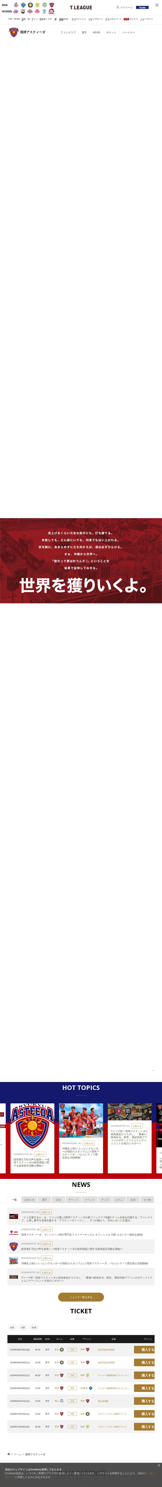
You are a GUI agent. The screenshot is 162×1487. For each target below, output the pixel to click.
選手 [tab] (44, 1199)
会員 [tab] (133, 1199)
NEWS (17, 19)
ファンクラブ (68, 32)
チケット (34, 19)
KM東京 (84, 1388)
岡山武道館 (103, 1401)
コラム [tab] (119, 1199)
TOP (10, 19)
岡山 (57, 1401)
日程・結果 (26, 19)
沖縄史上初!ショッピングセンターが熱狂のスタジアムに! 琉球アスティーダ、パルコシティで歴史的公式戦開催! (32, 1153)
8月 (12, 1327)
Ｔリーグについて (146, 19)
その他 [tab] (147, 1199)
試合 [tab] (58, 1199)
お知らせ (40, 1143)
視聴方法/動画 (63, 19)
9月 (23, 1327)
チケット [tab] (74, 1199)
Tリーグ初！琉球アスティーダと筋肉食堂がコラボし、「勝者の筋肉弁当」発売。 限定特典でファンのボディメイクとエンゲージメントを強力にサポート (80, 1137)
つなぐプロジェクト (95, 19)
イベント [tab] (90, 1199)
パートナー (128, 32)
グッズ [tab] (105, 1199)
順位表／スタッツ (46, 19)
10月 (34, 1327)
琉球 (83, 1349)
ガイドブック (131, 19)
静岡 (83, 1375)
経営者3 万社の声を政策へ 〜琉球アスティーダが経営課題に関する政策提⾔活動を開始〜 (72, 1248)
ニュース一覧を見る (81, 1297)
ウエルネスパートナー (113, 19)
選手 (56, 19)
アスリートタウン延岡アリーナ (112, 1414)
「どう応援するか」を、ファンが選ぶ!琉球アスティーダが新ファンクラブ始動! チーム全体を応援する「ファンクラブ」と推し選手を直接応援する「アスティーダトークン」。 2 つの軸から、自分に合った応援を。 (87, 1219)
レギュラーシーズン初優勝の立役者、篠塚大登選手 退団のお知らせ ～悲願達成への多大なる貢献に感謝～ (129, 1163)
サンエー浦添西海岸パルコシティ (113, 1375)
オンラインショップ (79, 19)
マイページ (126, 7)
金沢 (57, 1349)
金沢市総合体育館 (106, 1350)
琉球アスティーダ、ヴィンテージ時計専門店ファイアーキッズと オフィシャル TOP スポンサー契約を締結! (82, 1234)
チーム (17, 1454)
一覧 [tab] (14, 1199)
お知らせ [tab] (29, 1199)
